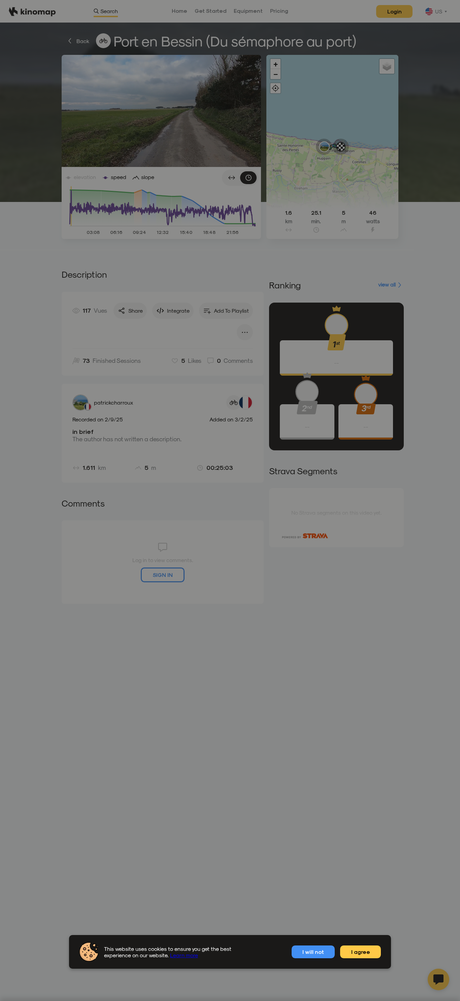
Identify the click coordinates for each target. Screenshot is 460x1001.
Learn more (184, 955)
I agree (360, 951)
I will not (313, 951)
